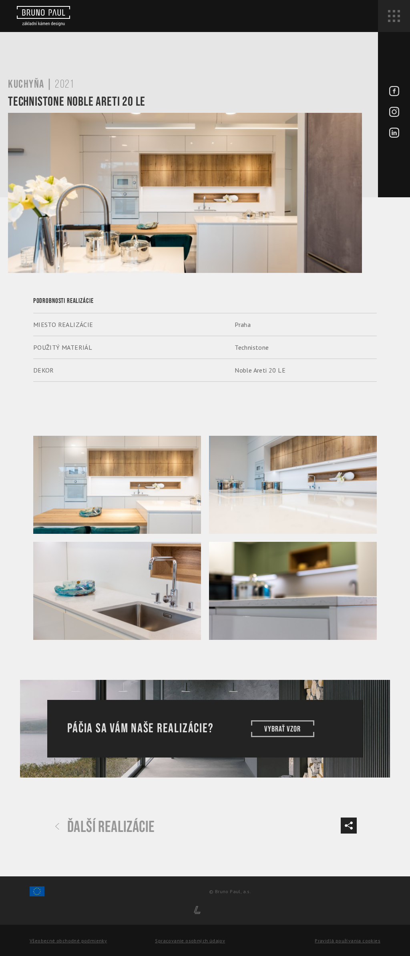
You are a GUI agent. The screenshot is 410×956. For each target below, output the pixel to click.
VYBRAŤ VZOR (282, 729)
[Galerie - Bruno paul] (117, 485)
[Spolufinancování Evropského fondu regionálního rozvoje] (37, 895)
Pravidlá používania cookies (347, 941)
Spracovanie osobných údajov (190, 941)
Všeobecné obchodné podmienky (68, 941)
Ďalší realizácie (111, 827)
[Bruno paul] (43, 16)
